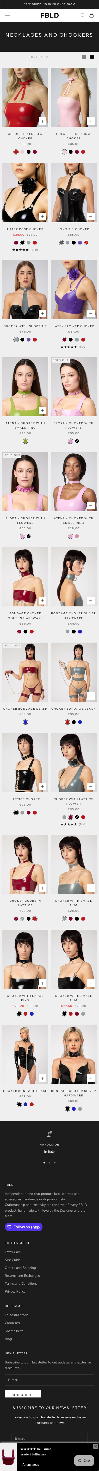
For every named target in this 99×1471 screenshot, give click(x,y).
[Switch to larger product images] (84, 57)
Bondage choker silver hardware (73, 616)
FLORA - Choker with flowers (73, 425)
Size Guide (12, 1260)
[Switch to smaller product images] (92, 57)
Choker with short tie (25, 326)
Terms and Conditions (21, 1283)
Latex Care (13, 1252)
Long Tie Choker (73, 229)
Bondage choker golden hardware (25, 616)
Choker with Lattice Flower (73, 801)
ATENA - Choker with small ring (25, 425)
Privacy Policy (15, 1291)
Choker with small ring (73, 903)
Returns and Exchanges (22, 1275)
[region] (49, 1142)
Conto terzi (13, 1323)
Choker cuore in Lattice (25, 903)
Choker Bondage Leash (25, 708)
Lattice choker (25, 799)
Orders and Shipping (20, 1268)
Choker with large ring (25, 998)
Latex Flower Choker (73, 326)
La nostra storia (16, 1315)
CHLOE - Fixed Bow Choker (25, 136)
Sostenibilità (14, 1331)
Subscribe (23, 1395)
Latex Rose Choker (25, 229)
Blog (8, 1339)
